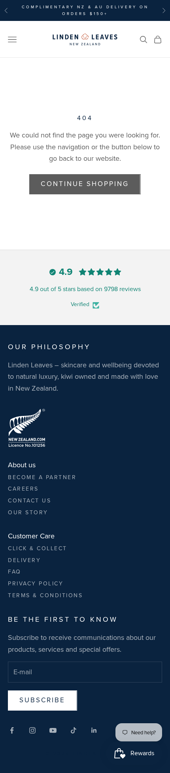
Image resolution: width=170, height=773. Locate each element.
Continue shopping (85, 184)
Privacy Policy (35, 583)
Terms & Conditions (45, 595)
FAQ (14, 572)
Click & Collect (37, 548)
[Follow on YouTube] (53, 730)
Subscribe (42, 700)
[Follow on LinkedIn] (94, 730)
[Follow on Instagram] (32, 730)
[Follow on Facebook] (12, 730)
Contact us (29, 501)
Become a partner (42, 477)
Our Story (28, 512)
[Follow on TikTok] (73, 730)
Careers (23, 489)
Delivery (24, 560)
